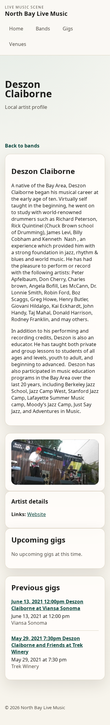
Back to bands (22, 145)
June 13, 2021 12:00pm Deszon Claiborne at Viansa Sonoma (47, 605)
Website (36, 514)
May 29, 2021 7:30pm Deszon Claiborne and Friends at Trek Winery (47, 645)
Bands (43, 28)
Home (16, 28)
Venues (17, 44)
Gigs (68, 28)
